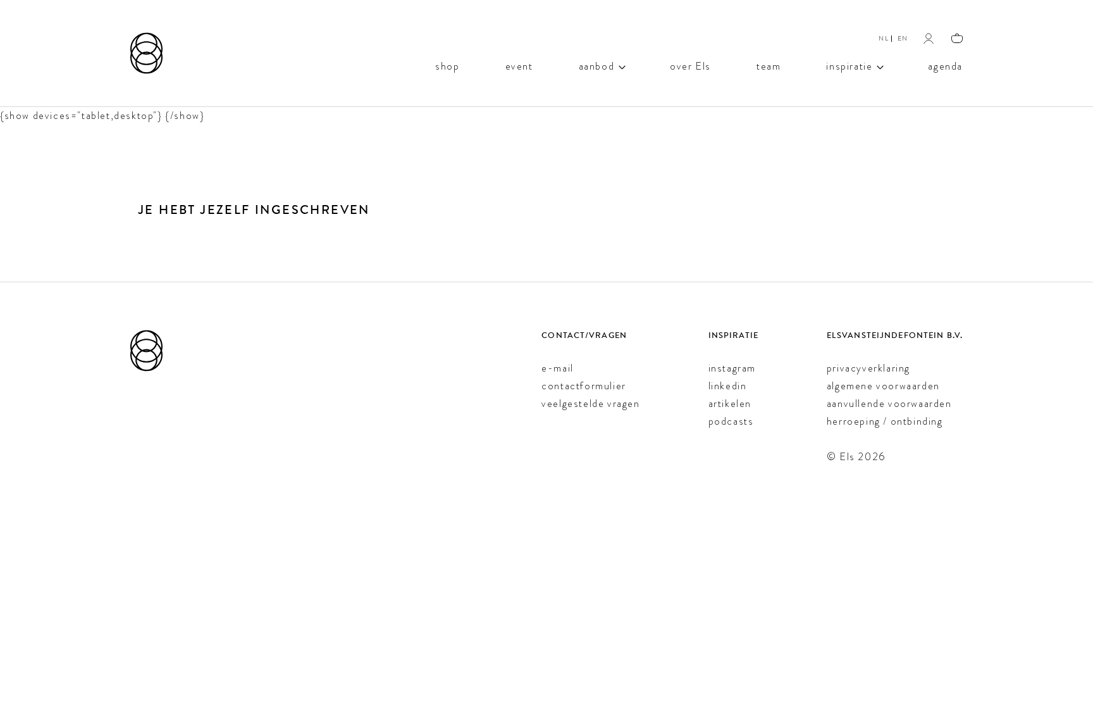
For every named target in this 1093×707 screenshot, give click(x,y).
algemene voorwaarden (883, 386)
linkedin (727, 386)
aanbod (597, 65)
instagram (732, 368)
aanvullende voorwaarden (889, 403)
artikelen (729, 403)
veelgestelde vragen (590, 403)
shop (447, 65)
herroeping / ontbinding (885, 421)
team (768, 65)
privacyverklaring (868, 368)
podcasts (731, 421)
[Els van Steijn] (146, 53)
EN (903, 38)
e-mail (557, 368)
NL (884, 38)
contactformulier (583, 386)
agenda (945, 65)
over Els (690, 65)
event (519, 65)
